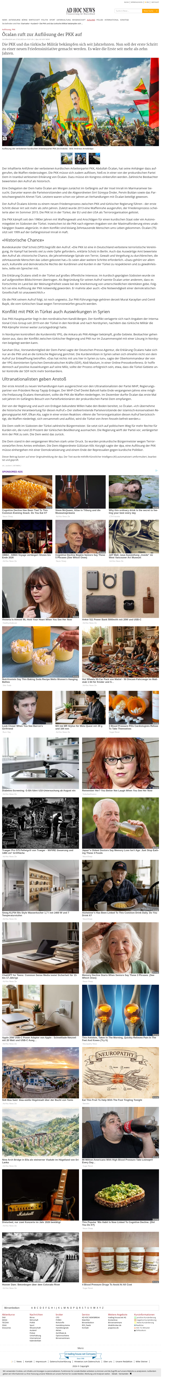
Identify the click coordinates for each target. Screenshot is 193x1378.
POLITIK (44, 20)
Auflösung (6, 30)
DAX (4, 1317)
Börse (32, 1317)
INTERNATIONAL (112, 20)
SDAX (4, 1325)
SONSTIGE (124, 20)
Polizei (32, 1333)
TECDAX (5, 1322)
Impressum (41, 1361)
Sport (32, 1325)
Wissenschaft (35, 1327)
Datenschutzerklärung (60, 1361)
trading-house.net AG (117, 1317)
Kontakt (85, 1327)
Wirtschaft (34, 1320)
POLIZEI (99, 20)
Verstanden (123, 1373)
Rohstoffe (60, 1322)
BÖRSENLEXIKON (137, 2)
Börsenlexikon (11, 1307)
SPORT (52, 20)
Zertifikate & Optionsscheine (62, 1334)
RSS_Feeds (86, 1325)
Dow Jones (6, 1327)
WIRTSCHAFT (34, 20)
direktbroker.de (114, 1325)
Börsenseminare (63, 1338)
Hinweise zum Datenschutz (87, 1361)
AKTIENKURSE (14, 20)
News (19, 1361)
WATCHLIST (155, 2)
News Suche (148, 11)
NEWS (4, 20)
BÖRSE (24, 20)
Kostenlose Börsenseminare (115, 1321)
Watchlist (86, 1320)
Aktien (58, 1330)
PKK (13, 30)
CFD (57, 1317)
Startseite (25, 23)
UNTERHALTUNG (64, 20)
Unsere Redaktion (124, 1361)
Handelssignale (62, 1327)
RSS (147, 2)
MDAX (4, 1320)
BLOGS (126, 2)
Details (114, 1373)
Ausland (34, 23)
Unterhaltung (35, 1335)
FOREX (58, 1320)
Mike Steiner (142, 1361)
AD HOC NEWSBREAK (91, 1317)
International (35, 1338)
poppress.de (113, 1327)
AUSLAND (91, 20)
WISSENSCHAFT (78, 20)
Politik (32, 1322)
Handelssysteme (63, 1325)
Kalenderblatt (35, 1340)
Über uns (107, 1361)
